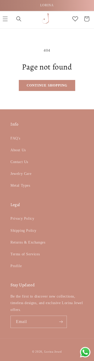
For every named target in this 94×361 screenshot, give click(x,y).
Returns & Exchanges (27, 242)
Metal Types (20, 185)
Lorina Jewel (53, 351)
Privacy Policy (22, 218)
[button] (19, 19)
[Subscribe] (61, 322)
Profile (16, 266)
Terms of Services (25, 254)
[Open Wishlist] (75, 19)
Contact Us (19, 162)
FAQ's (15, 138)
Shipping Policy (23, 231)
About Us (18, 150)
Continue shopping (47, 85)
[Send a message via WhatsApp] (85, 352)
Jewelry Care (20, 174)
